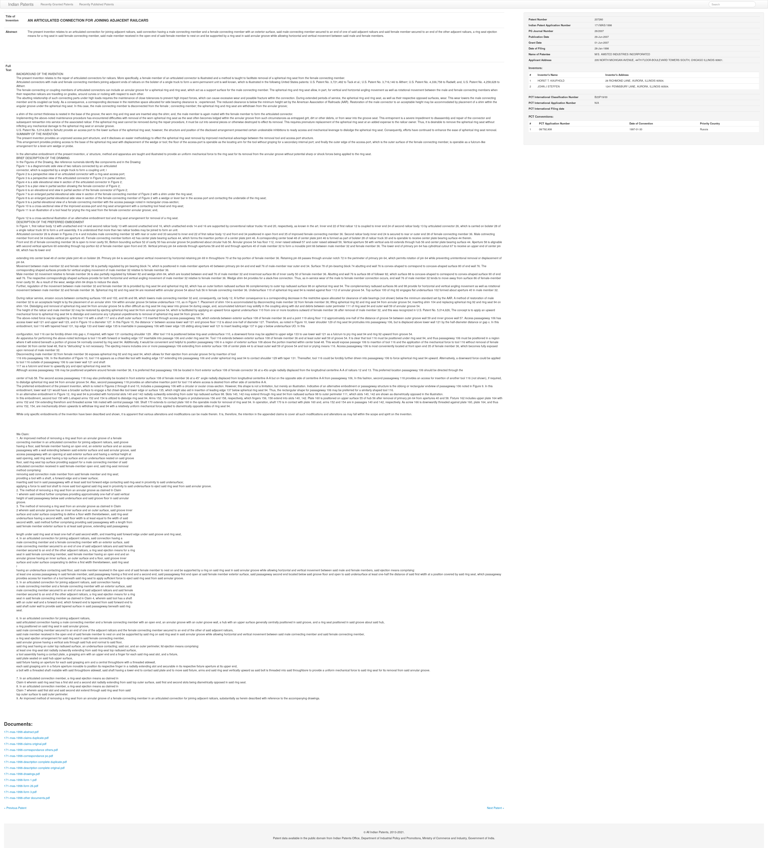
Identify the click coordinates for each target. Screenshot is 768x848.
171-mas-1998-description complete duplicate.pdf (35, 762)
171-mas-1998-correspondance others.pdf (31, 750)
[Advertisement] (254, 52)
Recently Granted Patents (57, 4)
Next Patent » (495, 808)
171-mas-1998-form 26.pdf (21, 786)
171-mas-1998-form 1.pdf (20, 780)
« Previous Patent (15, 808)
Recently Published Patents (96, 4)
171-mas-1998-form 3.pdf (20, 792)
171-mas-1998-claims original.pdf (25, 744)
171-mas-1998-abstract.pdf (21, 732)
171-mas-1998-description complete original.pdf (34, 768)
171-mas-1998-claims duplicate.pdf (26, 738)
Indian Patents (21, 4)
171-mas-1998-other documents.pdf (27, 798)
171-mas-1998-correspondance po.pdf (28, 756)
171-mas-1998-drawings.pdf (22, 774)
